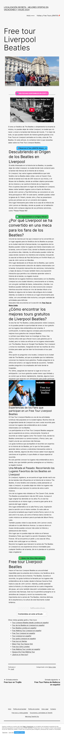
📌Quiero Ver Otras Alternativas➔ (32, 558)
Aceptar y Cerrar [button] (19, 732)
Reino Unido (52, 667)
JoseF (12, 669)
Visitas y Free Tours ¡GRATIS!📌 (48, 16)
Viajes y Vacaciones (28, 726)
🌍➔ (32, 93)
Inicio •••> (31, 16)
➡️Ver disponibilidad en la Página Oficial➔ (32, 217)
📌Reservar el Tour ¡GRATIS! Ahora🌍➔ (32, 148)
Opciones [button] (4, 732)
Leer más (11, 732)
